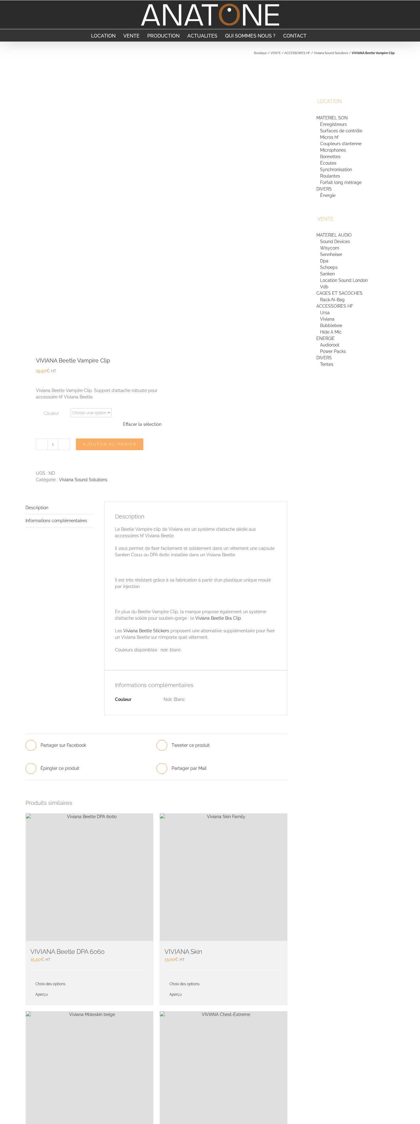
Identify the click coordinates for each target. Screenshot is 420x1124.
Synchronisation (336, 169)
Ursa (325, 312)
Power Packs (333, 351)
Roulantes (330, 176)
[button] (327, 35)
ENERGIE (325, 338)
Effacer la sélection (142, 424)
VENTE (276, 53)
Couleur (51, 413)
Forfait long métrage (341, 182)
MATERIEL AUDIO (334, 235)
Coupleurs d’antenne (341, 143)
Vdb (324, 286)
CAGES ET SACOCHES (339, 293)
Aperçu (41, 994)
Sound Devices (335, 241)
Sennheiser (331, 254)
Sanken (327, 273)
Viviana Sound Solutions (331, 53)
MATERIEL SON (332, 117)
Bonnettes (330, 156)
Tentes (326, 364)
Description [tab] (37, 507)
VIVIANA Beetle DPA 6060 (67, 951)
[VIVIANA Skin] (223, 877)
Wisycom (329, 248)
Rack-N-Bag (332, 299)
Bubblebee (331, 325)
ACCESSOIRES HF (297, 53)
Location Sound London (344, 280)
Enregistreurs (333, 124)
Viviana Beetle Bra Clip (218, 618)
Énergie (327, 195)
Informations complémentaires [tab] (56, 520)
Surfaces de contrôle (341, 130)
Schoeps (329, 267)
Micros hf (329, 137)
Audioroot (329, 344)
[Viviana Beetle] (88, 202)
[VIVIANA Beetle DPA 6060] (89, 877)
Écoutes (328, 163)
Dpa (324, 260)
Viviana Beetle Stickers (146, 630)
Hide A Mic (331, 332)
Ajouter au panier (109, 444)
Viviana (327, 319)
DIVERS (324, 188)
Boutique (260, 53)
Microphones (333, 150)
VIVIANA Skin (183, 951)
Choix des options (50, 984)
